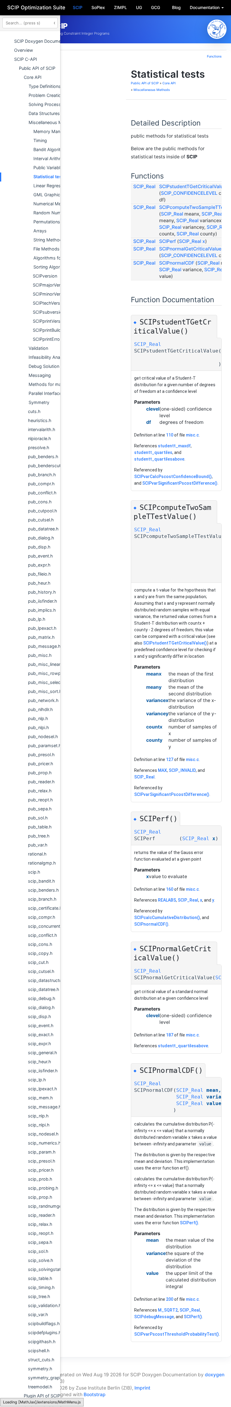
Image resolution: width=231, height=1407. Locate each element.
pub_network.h (43, 700)
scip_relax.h (40, 1224)
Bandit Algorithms (51, 149)
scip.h (34, 871)
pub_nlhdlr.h (40, 709)
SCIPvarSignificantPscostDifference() (179, 483)
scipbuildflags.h (44, 1323)
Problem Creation (46, 95)
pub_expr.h (39, 564)
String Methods (49, 239)
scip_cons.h (40, 944)
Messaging (40, 375)
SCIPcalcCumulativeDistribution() (167, 917)
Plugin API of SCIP (42, 1395)
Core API (33, 77)
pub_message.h (44, 646)
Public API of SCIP (37, 68)
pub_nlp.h (38, 718)
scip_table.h (40, 1278)
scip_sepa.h (40, 1242)
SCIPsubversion (49, 312)
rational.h (37, 853)
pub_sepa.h (40, 808)
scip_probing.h (43, 1188)
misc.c (192, 435)
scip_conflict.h (42, 935)
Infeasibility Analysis (49, 357)
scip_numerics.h (44, 1142)
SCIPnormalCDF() (151, 924)
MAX (162, 770)
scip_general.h (42, 1052)
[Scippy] (216, 29)
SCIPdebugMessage (154, 1316)
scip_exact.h (41, 1034)
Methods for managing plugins (60, 384)
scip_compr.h (41, 917)
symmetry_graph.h (47, 1377)
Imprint (142, 1388)
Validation (38, 348)
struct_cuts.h (41, 1359)
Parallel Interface (45, 393)
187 (169, 1035)
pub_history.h (42, 592)
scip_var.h (38, 1314)
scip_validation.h (44, 1305)
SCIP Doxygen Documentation (44, 41)
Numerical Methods (53, 203)
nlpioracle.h (39, 438)
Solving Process (45, 104)
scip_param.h (42, 1151)
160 (169, 889)
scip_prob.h (40, 1179)
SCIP (77, 7)
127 (169, 759)
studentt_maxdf (174, 445)
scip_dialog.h (41, 1007)
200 (169, 1299)
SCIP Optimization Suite (36, 8)
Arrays (40, 230)
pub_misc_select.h (47, 682)
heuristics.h (39, 420)
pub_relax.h (40, 790)
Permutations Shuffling (56, 221)
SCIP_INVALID (182, 770)
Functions (214, 56)
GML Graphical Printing (56, 194)
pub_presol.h (41, 754)
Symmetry (39, 402)
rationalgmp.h (42, 862)
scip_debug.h (41, 998)
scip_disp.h (39, 1016)
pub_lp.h (36, 619)
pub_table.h (40, 826)
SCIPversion (45, 275)
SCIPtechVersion (49, 303)
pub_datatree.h (43, 528)
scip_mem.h (40, 1097)
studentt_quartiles (153, 452)
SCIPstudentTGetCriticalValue (192, 186)
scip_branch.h (42, 899)
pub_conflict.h (42, 492)
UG (139, 7)
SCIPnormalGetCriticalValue (190, 249)
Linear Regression (51, 185)
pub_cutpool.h (42, 510)
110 (169, 435)
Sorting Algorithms (52, 266)
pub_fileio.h (39, 573)
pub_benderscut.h (46, 465)
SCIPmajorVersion (51, 284)
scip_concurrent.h (46, 926)
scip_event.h (41, 1025)
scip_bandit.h (41, 881)
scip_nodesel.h (43, 1133)
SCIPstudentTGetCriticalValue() (175, 643)
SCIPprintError (47, 339)
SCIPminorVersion (51, 294)
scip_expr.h (39, 1043)
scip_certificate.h (45, 908)
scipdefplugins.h (44, 1332)
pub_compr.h (41, 483)
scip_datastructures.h (50, 980)
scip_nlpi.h (39, 1124)
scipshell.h (39, 1350)
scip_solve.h (40, 1260)
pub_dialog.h (41, 537)
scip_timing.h (41, 1287)
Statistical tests (49, 176)
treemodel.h (40, 1386)
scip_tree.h (39, 1296)
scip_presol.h (41, 1160)
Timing (40, 140)
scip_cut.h (38, 962)
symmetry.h (40, 1368)
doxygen (214, 1374)
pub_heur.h (39, 582)
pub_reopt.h (40, 799)
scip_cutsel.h (41, 971)
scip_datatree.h (43, 989)
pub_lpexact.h (42, 628)
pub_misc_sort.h (45, 691)
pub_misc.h (40, 655)
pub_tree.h (39, 835)
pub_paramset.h (44, 745)
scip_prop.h (40, 1197)
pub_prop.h (40, 772)
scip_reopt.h (41, 1233)
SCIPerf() (189, 1222)
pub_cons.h (40, 501)
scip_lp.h (37, 1079)
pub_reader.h (41, 781)
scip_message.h (44, 1106)
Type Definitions (45, 86)
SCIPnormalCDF (176, 263)
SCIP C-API (25, 59)
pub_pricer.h (40, 763)
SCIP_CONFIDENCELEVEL (189, 193)
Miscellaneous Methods (53, 122)
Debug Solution (44, 366)
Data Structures (44, 113)
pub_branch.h (42, 474)
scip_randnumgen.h (48, 1206)
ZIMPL (120, 7)
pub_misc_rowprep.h (49, 673)
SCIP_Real (144, 186)
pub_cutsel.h (41, 519)
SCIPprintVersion (49, 321)
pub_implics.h (42, 610)
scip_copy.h (40, 953)
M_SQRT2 (168, 1310)
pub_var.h (38, 844)
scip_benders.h (43, 890)
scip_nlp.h (38, 1115)
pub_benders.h (43, 456)
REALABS (167, 900)
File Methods (46, 248)
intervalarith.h (41, 429)
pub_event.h (40, 555)
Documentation (205, 7)
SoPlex (98, 7)
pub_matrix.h (41, 637)
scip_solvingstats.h (47, 1269)
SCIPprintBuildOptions (55, 330)
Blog (176, 7)
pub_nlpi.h (38, 727)
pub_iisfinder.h (42, 601)
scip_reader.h (41, 1215)
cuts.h (34, 411)
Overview (23, 50)
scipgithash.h (42, 1341)
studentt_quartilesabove (159, 459)
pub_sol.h (38, 817)
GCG (155, 7)
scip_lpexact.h (42, 1088)
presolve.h (38, 447)
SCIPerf (167, 241)
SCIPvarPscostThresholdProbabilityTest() (176, 1334)
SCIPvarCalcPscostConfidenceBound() (173, 476)
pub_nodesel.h (43, 736)
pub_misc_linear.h (46, 664)
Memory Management (55, 131)
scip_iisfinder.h (43, 1070)
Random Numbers (51, 212)
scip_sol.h (38, 1251)
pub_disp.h (39, 546)
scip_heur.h (39, 1061)
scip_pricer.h (41, 1169)
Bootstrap (95, 1394)
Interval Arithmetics (52, 158)
